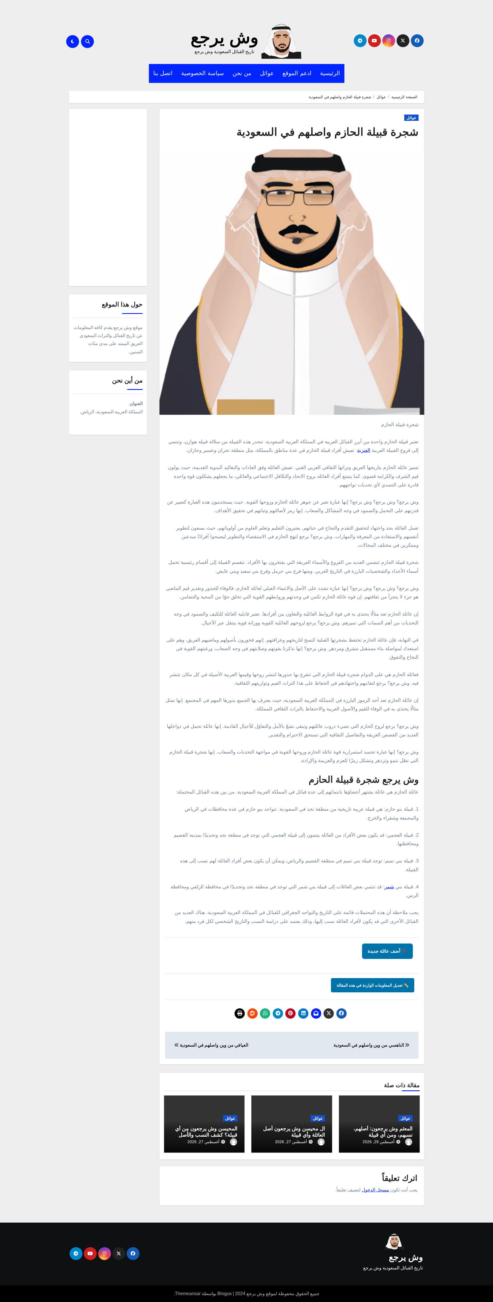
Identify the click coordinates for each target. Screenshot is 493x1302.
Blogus (224, 1293)
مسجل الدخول (375, 1189)
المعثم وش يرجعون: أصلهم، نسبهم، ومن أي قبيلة (383, 1132)
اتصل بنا (163, 73)
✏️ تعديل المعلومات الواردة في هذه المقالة (373, 985)
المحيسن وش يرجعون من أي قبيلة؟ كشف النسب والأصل (206, 1132)
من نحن (242, 73)
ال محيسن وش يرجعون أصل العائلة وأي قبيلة (294, 1132)
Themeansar (188, 1293)
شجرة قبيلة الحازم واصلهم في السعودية (328, 132)
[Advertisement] (107, 199)
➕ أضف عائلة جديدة (387, 951)
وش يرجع (224, 37)
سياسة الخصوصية (202, 73)
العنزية (363, 450)
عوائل (267, 73)
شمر (389, 887)
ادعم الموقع (297, 73)
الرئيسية (330, 73)
